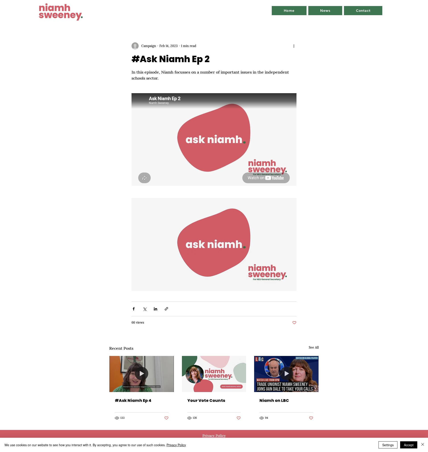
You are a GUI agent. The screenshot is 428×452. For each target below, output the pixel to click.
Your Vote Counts (206, 400)
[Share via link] (166, 309)
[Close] (422, 444)
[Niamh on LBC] (286, 374)
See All (314, 347)
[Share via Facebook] (134, 309)
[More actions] (293, 46)
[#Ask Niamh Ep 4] (141, 374)
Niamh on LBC (274, 400)
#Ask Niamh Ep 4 (133, 400)
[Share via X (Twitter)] (144, 309)
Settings (388, 445)
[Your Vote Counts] (214, 374)
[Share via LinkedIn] (155, 309)
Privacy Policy (176, 445)
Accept (409, 445)
